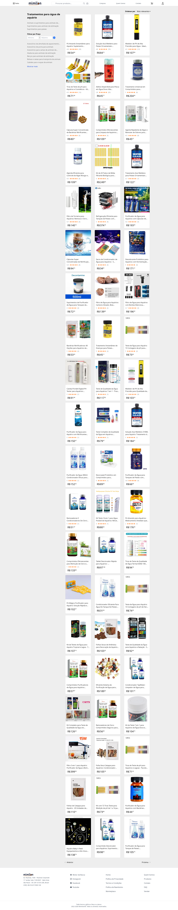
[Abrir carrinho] (152, 3)
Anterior (70, 862)
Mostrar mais (32, 66)
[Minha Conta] (162, 3)
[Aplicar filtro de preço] (54, 37)
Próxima (145, 862)
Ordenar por (130, 11)
